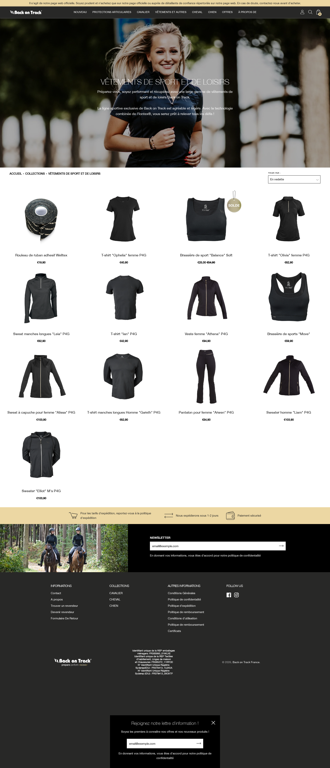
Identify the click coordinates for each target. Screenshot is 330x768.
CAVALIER (143, 12)
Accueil (16, 173)
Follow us (234, 585)
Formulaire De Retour (64, 618)
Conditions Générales (181, 593)
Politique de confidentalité (184, 599)
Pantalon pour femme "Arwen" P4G (206, 412)
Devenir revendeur (62, 612)
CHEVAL (197, 12)
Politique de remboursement (186, 612)
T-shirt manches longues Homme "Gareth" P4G (123, 412)
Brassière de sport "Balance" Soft (206, 255)
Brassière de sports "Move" (288, 334)
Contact (56, 593)
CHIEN (212, 12)
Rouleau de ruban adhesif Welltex (41, 255)
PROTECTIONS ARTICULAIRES (111, 12)
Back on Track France (246, 662)
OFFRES (227, 12)
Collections (35, 173)
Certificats (174, 631)
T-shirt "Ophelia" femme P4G (123, 255)
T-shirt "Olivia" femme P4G (289, 255)
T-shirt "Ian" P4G (124, 334)
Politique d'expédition (182, 605)
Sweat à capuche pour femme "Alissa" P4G (41, 412)
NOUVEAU (80, 12)
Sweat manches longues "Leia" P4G (41, 334)
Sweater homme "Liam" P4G (288, 412)
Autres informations (184, 585)
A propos (57, 599)
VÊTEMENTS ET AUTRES (170, 12)
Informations (61, 585)
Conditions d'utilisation (182, 618)
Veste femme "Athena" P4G (206, 334)
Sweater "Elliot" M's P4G (41, 491)
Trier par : (274, 173)
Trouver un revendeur (64, 605)
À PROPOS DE (247, 12)
